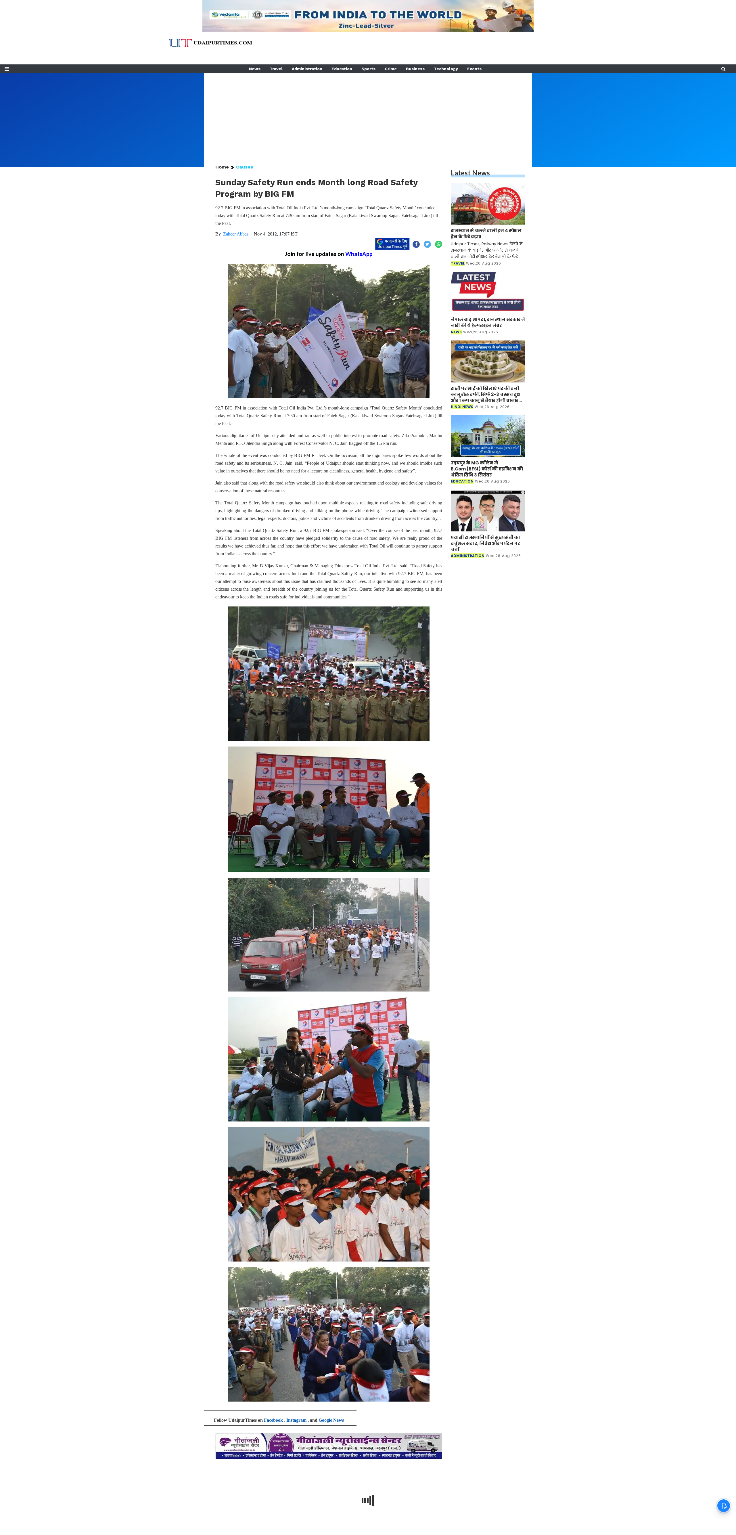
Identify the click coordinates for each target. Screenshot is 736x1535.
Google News (331, 1420)
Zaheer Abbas (235, 233)
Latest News (470, 173)
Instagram (296, 1420)
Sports (368, 68)
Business (415, 68)
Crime (391, 68)
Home (222, 167)
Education (341, 68)
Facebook (273, 1420)
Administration (307, 68)
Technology (446, 68)
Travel (276, 68)
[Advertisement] (368, 113)
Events (474, 68)
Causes (244, 167)
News (254, 68)
